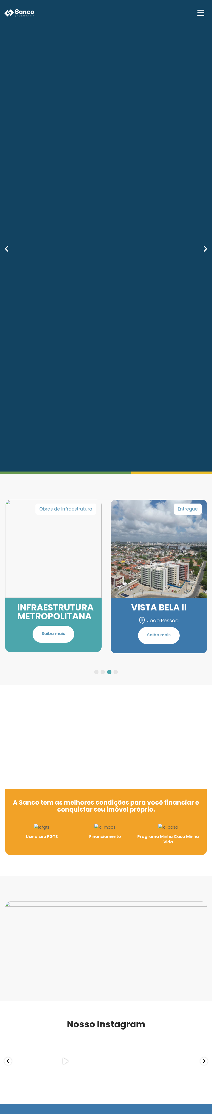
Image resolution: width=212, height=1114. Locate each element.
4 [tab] (115, 672)
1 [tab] (96, 672)
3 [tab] (109, 672)
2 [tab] (103, 672)
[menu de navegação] (200, 13)
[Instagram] (38, 1075)
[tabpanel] (53, 576)
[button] (7, 249)
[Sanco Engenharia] (19, 13)
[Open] (24, 1061)
